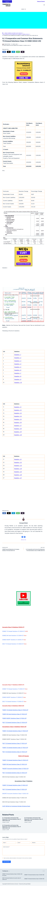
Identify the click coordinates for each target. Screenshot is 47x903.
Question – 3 (17, 361)
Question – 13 (18, 413)
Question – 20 (18, 435)
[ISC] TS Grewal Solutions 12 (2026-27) (13, 644)
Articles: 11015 (23, 539)
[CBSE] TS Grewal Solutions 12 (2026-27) (13, 631)
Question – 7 (17, 373)
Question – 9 (17, 379)
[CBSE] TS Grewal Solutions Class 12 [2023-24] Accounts (12, 874)
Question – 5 (17, 367)
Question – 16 (17, 422)
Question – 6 (17, 370)
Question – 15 (17, 419)
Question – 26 (18, 475)
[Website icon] (22, 537)
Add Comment (6, 846)
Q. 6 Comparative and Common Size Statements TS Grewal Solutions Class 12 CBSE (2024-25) (33, 819)
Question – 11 (17, 407)
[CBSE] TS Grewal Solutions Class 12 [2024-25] (34, 878)
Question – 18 (17, 428)
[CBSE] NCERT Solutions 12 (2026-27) (12, 639)
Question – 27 (18, 478)
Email (19, 842)
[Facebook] (4, 52)
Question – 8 (17, 376)
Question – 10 (18, 382)
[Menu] (44, 4)
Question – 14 (18, 416)
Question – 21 (17, 459)
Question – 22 (18, 462)
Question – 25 (18, 471)
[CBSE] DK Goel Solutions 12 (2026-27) (13, 635)
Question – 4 (17, 364)
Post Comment (6, 861)
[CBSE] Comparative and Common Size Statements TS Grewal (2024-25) (17, 45)
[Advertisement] (23, 20)
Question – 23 (18, 465)
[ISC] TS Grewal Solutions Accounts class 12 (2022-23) (11, 878)
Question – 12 (17, 410)
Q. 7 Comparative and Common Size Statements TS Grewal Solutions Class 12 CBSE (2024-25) (11, 819)
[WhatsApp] (18, 52)
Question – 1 (17, 354)
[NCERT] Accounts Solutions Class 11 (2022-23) (15, 793)
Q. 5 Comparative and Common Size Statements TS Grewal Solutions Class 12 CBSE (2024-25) (11, 827)
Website (33, 842)
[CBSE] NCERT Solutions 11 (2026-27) (12, 697)
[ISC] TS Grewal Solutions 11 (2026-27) (13, 701)
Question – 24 (18, 468)
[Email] (22, 52)
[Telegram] (13, 52)
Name (4, 842)
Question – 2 (17, 357)
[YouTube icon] (25, 537)
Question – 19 (17, 431)
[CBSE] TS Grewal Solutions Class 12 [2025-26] (34, 874)
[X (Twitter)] (9, 52)
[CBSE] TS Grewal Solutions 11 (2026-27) (13, 689)
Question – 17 (17, 425)
